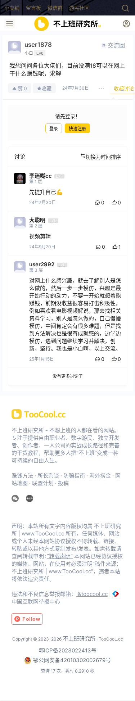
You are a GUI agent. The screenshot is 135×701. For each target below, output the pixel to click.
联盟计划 (43, 483)
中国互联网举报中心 (36, 601)
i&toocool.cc (92, 594)
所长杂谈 (48, 475)
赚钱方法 (22, 475)
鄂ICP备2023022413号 (67, 650)
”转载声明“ (60, 556)
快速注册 (77, 128)
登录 (53, 128)
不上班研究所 (78, 638)
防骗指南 (74, 475)
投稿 (63, 483)
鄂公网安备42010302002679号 (72, 660)
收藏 (46, 88)
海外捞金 (100, 475)
